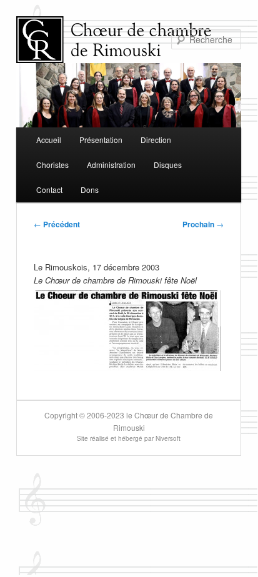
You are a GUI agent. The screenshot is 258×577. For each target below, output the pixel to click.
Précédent (57, 224)
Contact (49, 189)
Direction (156, 139)
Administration (111, 164)
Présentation (100, 139)
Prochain (203, 224)
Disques (168, 164)
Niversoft (168, 438)
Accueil (48, 139)
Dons (90, 189)
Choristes (52, 164)
